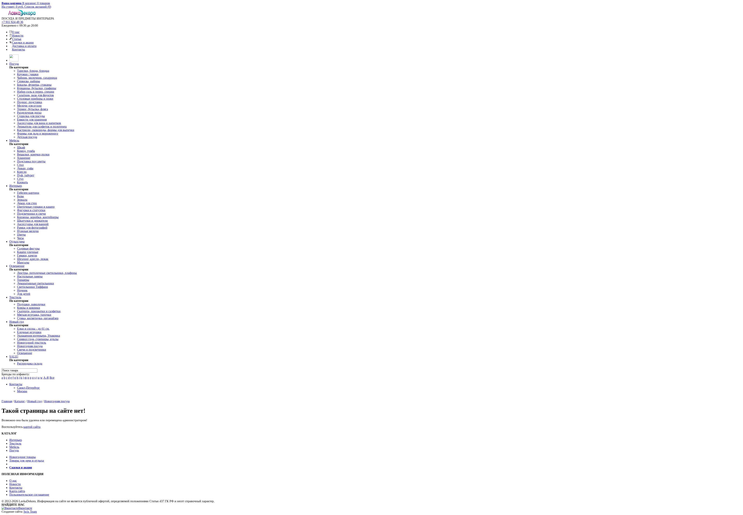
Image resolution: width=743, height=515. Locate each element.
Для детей (23, 293)
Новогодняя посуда (30, 346)
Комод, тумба (26, 151)
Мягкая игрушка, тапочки (34, 314)
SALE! (13, 356)
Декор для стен (27, 203)
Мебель (14, 140)
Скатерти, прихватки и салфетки (39, 311)
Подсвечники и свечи (31, 213)
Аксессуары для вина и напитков (39, 123)
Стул (20, 178)
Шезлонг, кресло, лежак (32, 259)
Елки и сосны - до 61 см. (33, 328)
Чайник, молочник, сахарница (37, 77)
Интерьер (15, 185)
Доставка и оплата (24, 46)
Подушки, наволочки (31, 304)
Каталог (19, 401)
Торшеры (23, 280)
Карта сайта (17, 491)
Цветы (21, 234)
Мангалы (23, 262)
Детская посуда (27, 137)
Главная (7, 401)
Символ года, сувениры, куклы (37, 339)
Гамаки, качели (27, 255)
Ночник (22, 290)
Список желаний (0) (37, 6)
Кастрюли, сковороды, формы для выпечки (45, 130)
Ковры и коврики (28, 307)
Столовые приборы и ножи (35, 98)
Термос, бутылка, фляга (32, 109)
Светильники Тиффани (32, 286)
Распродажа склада (29, 363)
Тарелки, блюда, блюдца (33, 70)
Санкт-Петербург (28, 387)
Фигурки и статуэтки (31, 210)
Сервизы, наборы (28, 81)
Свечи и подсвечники (31, 349)
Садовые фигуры (28, 248)
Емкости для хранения (32, 119)
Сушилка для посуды (31, 116)
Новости (17, 35)
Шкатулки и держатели (32, 220)
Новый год (16, 321)
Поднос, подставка (29, 102)
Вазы (20, 196)
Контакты (18, 49)
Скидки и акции (23, 42)
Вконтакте (25, 508)
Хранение (23, 158)
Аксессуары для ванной (33, 224)
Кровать (22, 182)
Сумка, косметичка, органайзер (37, 318)
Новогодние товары (22, 457)
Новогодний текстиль (31, 342)
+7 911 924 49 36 (12, 22)
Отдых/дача (17, 241)
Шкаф (21, 147)
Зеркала (22, 199)
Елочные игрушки (29, 332)
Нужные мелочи (28, 231)
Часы (20, 238)
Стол (20, 165)
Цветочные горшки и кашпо (36, 206)
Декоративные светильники (35, 283)
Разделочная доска (29, 112)
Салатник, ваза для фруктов (35, 95)
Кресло (22, 171)
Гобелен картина (28, 192)
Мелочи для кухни (29, 105)
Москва (22, 391)
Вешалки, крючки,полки (33, 154)
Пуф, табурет (25, 175)
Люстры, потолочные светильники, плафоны (47, 273)
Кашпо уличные (27, 252)
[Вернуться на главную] (14, 60)
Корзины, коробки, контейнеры (38, 217)
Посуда (14, 63)
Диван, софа (25, 168)
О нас (16, 32)
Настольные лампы (30, 276)
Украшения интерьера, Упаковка (38, 335)
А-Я (46, 377)
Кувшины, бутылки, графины (36, 88)
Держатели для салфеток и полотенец (42, 126)
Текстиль (15, 297)
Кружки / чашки (28, 74)
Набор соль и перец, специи (35, 91)
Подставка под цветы (31, 161)
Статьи (16, 39)
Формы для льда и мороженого (37, 133)
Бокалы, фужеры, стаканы (34, 84)
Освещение (16, 266)
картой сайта (31, 426)
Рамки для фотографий (32, 227)
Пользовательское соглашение (29, 494)
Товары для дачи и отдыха (26, 460)
